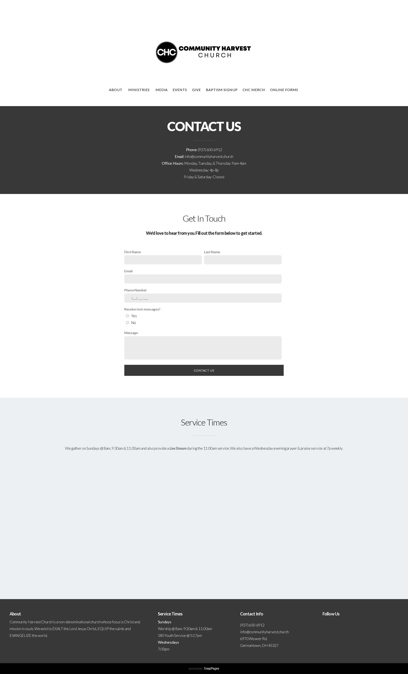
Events (180, 90)
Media (162, 90)
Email (128, 271)
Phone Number (135, 290)
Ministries (139, 90)
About (116, 90)
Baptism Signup (221, 90)
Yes (134, 316)
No (133, 322)
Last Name (212, 252)
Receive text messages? (142, 309)
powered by (204, 668)
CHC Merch (254, 90)
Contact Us (204, 370)
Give (196, 90)
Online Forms (284, 90)
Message (131, 333)
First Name (132, 252)
